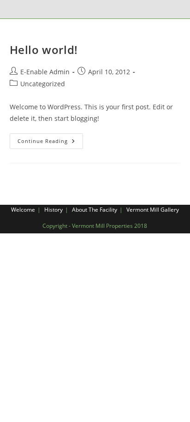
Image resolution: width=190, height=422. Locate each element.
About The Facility (94, 210)
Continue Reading (50, 143)
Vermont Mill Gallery (152, 210)
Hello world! (44, 49)
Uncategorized (42, 83)
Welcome (23, 210)
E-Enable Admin (45, 71)
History (53, 210)
